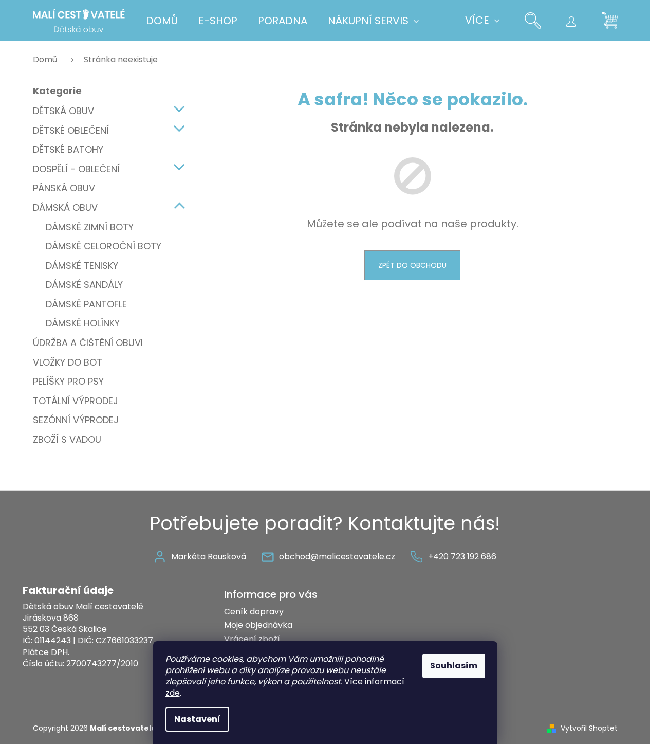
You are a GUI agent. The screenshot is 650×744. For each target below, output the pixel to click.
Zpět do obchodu (412, 265)
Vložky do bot (67, 362)
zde (172, 693)
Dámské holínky (83, 323)
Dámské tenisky (82, 265)
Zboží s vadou (67, 439)
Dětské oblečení (71, 130)
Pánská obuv (64, 188)
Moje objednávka (258, 625)
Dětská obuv (63, 110)
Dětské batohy (68, 149)
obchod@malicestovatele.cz (337, 556)
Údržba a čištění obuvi (88, 342)
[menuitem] (162, 20)
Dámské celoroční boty (103, 246)
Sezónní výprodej (76, 419)
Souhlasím (453, 666)
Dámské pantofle (86, 304)
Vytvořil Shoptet (589, 728)
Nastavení (197, 719)
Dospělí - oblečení (76, 168)
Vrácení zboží (252, 639)
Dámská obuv (65, 207)
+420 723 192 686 (462, 556)
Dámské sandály (84, 284)
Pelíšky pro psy (68, 381)
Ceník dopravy (254, 612)
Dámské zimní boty (90, 227)
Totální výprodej (75, 400)
